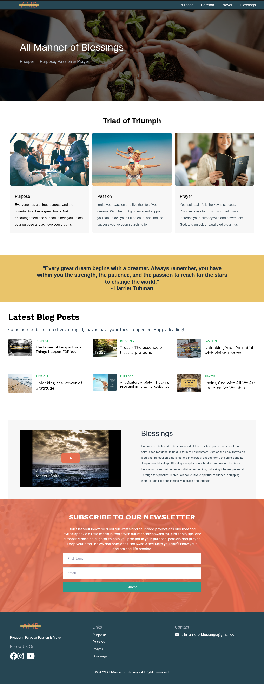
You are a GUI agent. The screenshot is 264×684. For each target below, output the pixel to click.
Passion (207, 5)
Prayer (227, 5)
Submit (132, 587)
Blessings (248, 5)
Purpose (186, 5)
